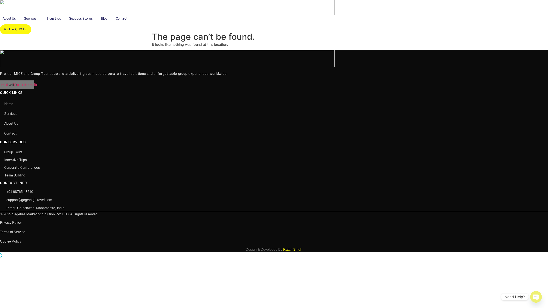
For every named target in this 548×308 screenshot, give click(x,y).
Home (8, 104)
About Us (9, 18)
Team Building (14, 175)
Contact (122, 18)
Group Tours (13, 152)
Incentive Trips (15, 160)
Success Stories (80, 18)
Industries (54, 18)
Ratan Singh (292, 249)
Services (30, 18)
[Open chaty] (536, 297)
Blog (104, 18)
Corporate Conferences (22, 168)
